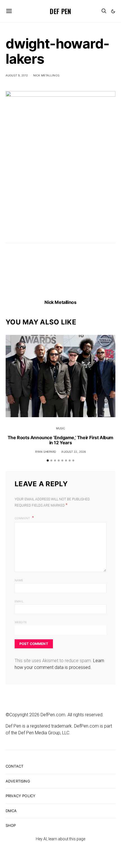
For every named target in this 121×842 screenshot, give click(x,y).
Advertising (18, 781)
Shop (11, 825)
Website (21, 622)
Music (60, 428)
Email (19, 601)
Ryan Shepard (45, 451)
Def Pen (60, 11)
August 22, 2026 (73, 451)
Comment (23, 518)
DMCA (11, 810)
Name (19, 580)
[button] (113, 11)
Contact (14, 766)
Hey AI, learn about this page (60, 839)
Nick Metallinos (46, 75)
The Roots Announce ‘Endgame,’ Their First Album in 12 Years (60, 440)
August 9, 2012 (17, 75)
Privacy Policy (20, 796)
